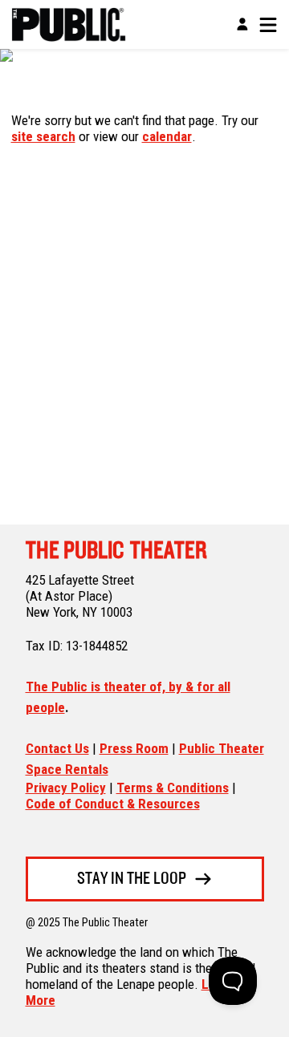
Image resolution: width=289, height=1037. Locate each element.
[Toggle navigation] (268, 25)
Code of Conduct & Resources (113, 804)
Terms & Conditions (172, 788)
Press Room (134, 748)
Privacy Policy (66, 788)
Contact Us (57, 748)
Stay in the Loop (131, 879)
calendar (167, 136)
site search (43, 136)
